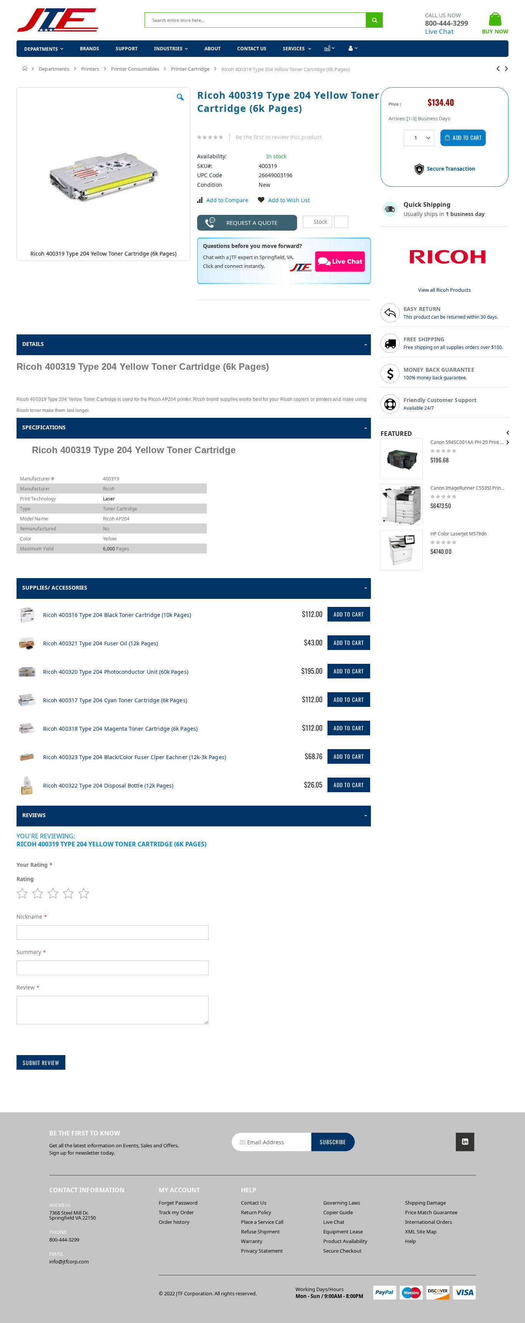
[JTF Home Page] (58, 20)
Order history (174, 1221)
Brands (89, 48)
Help (410, 1241)
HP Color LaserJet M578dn (458, 533)
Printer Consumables (135, 68)
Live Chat (439, 31)
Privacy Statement (262, 1250)
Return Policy (256, 1212)
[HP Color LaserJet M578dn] (401, 550)
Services (294, 48)
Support (127, 48)
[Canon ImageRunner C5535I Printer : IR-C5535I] (401, 504)
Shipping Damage (425, 1202)
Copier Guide (338, 1212)
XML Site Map (421, 1231)
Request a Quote (251, 222)
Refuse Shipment (260, 1231)
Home (25, 68)
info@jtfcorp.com (69, 1261)
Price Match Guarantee (431, 1212)
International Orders (428, 1221)
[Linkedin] (465, 1142)
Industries (168, 48)
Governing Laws (341, 1202)
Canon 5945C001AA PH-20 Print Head (467, 442)
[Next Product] (506, 68)
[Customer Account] (352, 48)
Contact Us (251, 48)
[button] (180, 103)
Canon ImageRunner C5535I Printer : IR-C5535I (467, 488)
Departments (54, 68)
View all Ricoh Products (444, 289)
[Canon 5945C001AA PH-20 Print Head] (401, 458)
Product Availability (345, 1241)
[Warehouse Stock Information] (341, 222)
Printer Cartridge (190, 68)
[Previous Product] (498, 68)
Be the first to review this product (279, 137)
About (212, 48)
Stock (319, 221)
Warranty (251, 1241)
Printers (90, 68)
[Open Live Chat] (340, 261)
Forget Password (178, 1202)
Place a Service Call (262, 1221)
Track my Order (176, 1212)
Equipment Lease (343, 1231)
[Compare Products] (329, 48)
